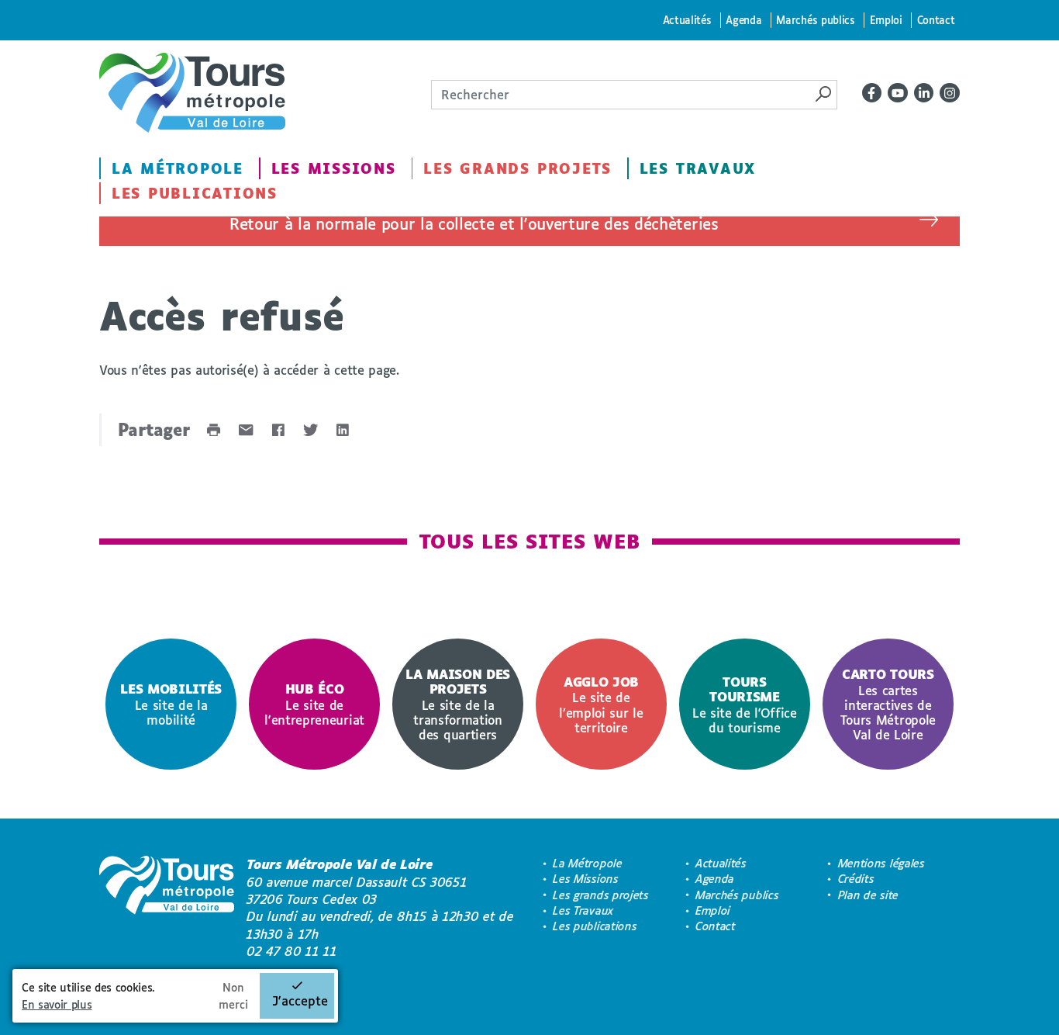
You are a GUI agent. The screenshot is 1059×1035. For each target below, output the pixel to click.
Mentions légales (881, 863)
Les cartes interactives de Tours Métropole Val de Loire (888, 704)
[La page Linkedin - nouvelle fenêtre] (924, 93)
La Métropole (177, 168)
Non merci (233, 996)
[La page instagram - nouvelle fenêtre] (950, 93)
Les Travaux (698, 168)
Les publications (195, 193)
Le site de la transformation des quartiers (457, 704)
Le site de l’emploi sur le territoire (601, 704)
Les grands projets (517, 168)
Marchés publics (815, 19)
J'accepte (300, 1000)
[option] (171, 704)
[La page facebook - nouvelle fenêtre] (872, 93)
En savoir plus (57, 1004)
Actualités (687, 19)
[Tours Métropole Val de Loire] (192, 93)
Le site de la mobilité (171, 704)
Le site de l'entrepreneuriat (314, 704)
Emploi (886, 19)
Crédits (856, 878)
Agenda (743, 19)
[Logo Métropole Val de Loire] (166, 908)
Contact (936, 19)
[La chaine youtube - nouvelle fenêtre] (898, 93)
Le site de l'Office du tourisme (744, 704)
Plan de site (868, 895)
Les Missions (333, 168)
